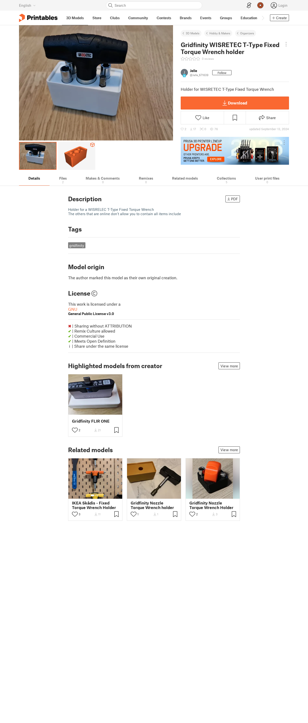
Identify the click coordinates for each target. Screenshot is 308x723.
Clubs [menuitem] (115, 18)
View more (229, 366)
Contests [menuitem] (164, 18)
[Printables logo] (38, 18)
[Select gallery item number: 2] (97, 495)
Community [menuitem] (138, 18)
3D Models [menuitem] (75, 18)
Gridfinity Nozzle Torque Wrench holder (152, 505)
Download (237, 102)
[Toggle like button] (75, 430)
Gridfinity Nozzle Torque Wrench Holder (211, 505)
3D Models (192, 33)
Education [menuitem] (249, 18)
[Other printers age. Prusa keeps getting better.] (235, 151)
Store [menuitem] (96, 18)
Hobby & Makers (219, 33)
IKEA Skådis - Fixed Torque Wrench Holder (94, 505)
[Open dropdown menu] (286, 44)
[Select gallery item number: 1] (92, 495)
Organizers (247, 33)
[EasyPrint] (249, 5)
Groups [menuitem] (226, 18)
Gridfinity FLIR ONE (90, 421)
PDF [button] (234, 199)
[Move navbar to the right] (263, 18)
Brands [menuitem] (186, 18)
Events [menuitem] (205, 18)
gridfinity (76, 245)
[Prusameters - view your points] (260, 5)
